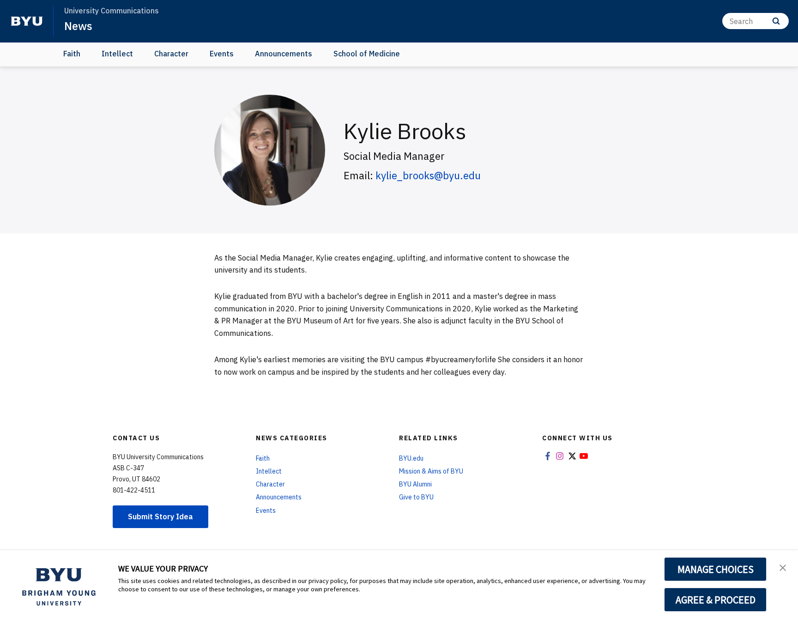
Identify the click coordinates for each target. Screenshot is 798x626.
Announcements (283, 53)
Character (171, 53)
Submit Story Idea (160, 516)
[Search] (776, 21)
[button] (783, 566)
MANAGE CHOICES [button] (715, 569)
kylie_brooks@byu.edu (428, 175)
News (78, 25)
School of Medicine (366, 53)
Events (222, 53)
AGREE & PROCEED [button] (716, 599)
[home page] (27, 21)
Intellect (117, 53)
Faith (71, 53)
